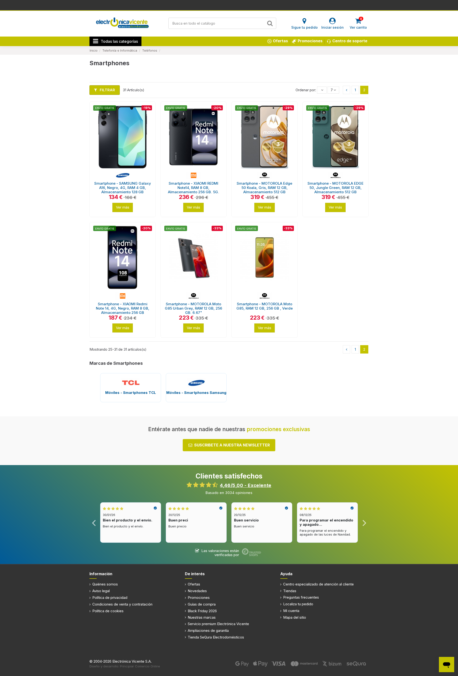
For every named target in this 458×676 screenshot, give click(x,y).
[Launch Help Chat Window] (446, 664)
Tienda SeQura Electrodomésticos (216, 637)
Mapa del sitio (294, 617)
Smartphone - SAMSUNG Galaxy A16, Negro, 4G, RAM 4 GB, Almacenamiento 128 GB (122, 187)
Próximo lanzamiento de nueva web (229, 4)
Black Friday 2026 (202, 611)
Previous (93, 522)
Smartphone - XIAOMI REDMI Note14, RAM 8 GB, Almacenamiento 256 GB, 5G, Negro (193, 190)
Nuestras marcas (202, 617)
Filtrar (107, 90)
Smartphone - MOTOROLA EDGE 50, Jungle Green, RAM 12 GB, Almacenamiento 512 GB (335, 187)
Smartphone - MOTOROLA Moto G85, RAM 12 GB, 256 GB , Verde (264, 306)
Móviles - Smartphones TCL (130, 392)
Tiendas (289, 591)
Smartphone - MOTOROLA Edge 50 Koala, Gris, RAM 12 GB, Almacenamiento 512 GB (264, 187)
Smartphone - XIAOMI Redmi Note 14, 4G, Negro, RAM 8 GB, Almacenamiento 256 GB (122, 308)
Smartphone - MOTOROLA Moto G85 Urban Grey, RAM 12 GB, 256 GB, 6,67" (193, 308)
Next (364, 522)
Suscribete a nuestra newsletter (232, 445)
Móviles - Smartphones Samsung (196, 392)
